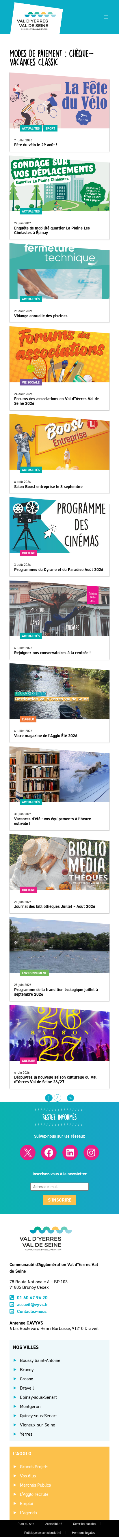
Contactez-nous (32, 1311)
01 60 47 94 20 (32, 1298)
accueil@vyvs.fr (32, 1304)
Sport (50, 128)
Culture (28, 553)
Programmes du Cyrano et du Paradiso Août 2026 (58, 569)
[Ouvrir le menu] (106, 17)
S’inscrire (59, 1200)
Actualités (31, 128)
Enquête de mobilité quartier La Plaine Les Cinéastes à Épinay (52, 230)
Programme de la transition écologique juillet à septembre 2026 (56, 992)
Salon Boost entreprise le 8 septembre (48, 486)
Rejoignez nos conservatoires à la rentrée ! (52, 652)
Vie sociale (31, 382)
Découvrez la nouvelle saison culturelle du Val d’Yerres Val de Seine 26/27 (55, 1079)
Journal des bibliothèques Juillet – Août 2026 (54, 906)
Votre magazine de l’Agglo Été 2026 (45, 735)
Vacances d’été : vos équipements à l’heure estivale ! (52, 821)
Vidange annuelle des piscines (41, 316)
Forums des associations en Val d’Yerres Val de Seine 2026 (56, 401)
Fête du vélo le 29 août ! (35, 145)
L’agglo (28, 719)
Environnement (34, 973)
